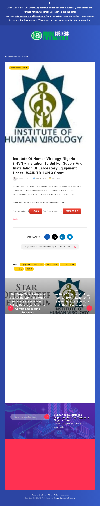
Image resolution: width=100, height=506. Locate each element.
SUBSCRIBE (72, 211)
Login (15, 219)
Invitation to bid (68, 264)
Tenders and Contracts (19, 56)
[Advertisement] (32, 359)
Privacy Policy (53, 495)
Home (7, 56)
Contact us (65, 495)
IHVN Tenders (52, 264)
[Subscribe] (46, 416)
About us (35, 495)
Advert (43, 495)
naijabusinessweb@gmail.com (30, 16)
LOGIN (36, 211)
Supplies (19, 269)
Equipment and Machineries (32, 264)
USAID (29, 269)
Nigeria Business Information (64, 498)
